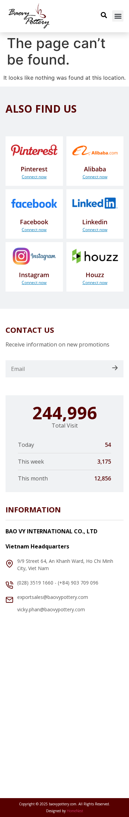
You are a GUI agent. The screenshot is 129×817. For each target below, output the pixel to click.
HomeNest (75, 810)
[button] (117, 16)
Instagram (34, 275)
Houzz (95, 275)
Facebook (34, 222)
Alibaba (95, 169)
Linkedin (94, 222)
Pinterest (34, 169)
